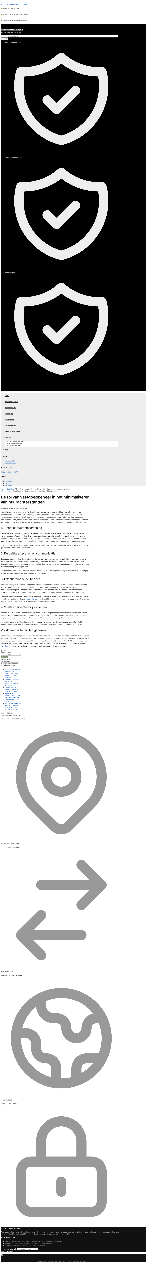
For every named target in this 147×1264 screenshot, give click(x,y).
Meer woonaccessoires (13, 158)
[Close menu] (1, 2)
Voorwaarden (41, 1261)
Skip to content (21, 4)
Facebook (8, 481)
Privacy (57, 1261)
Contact (63, 1261)
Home (3, 489)
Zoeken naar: (6, 34)
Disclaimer (50, 1261)
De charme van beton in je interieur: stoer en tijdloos (12, 689)
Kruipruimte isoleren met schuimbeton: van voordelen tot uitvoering (12, 682)
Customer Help (10, 463)
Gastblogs (11, 489)
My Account (9, 461)
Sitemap (70, 1261)
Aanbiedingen (10, 273)
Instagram (8, 485)
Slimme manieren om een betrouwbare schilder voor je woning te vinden (13, 706)
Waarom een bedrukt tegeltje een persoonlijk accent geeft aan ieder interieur (13, 673)
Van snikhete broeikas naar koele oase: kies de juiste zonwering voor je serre (12, 697)
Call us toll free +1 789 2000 (11, 472)
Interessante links (80, 1261)
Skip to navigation (8, 4)
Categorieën (5, 661)
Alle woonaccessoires (13, 43)
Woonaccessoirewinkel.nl (12, 30)
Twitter (7, 483)
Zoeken (4, 39)
